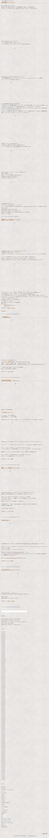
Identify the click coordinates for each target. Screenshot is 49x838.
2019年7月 (3, 651)
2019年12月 (3, 647)
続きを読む (4, 311)
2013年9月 (3, 736)
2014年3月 (3, 727)
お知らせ (3, 796)
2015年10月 (3, 702)
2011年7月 (3, 770)
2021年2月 (3, 637)
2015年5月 (3, 707)
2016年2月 (3, 696)
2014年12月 (3, 714)
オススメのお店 (10, 371)
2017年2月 (3, 680)
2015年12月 (3, 699)
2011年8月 (3, 769)
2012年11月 (3, 747)
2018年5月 (3, 666)
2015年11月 (3, 700)
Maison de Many (17, 552)
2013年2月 (3, 743)
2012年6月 (3, 755)
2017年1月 (3, 681)
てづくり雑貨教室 (4, 806)
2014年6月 (3, 723)
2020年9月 (3, 640)
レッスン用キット (4, 811)
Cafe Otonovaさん (14, 143)
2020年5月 (3, 643)
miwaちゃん (28, 543)
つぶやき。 (3, 803)
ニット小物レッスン (4, 809)
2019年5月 (3, 653)
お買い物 (3, 799)
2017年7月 (3, 673)
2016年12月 (3, 683)
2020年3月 (3, 644)
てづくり (3, 805)
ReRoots (33, 295)
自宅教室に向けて (4, 826)
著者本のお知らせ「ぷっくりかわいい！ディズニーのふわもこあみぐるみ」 (14, 621)
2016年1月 (3, 697)
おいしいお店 (8, 216)
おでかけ (3, 795)
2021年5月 (3, 636)
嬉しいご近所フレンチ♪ (10, 468)
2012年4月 (3, 758)
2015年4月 (3, 709)
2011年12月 (3, 763)
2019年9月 (3, 650)
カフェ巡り (3, 801)
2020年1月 (3, 646)
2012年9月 (3, 750)
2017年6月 (3, 674)
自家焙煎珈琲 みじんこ (10, 380)
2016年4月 (3, 693)
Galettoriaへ (5, 520)
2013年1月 (3, 745)
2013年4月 (3, 740)
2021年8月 (3, 634)
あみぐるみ (3, 788)
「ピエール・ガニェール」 (21, 361)
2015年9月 (3, 703)
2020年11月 (3, 638)
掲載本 (2, 813)
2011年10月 (3, 766)
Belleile (8, 492)
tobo (34, 835)
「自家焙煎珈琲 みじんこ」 (6, 412)
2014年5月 (3, 725)
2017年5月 (3, 676)
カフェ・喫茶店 (10, 458)
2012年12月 (3, 746)
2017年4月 (3, 677)
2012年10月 (3, 749)
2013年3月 (3, 742)
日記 (2, 816)
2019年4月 (3, 654)
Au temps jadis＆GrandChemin (11, 558)
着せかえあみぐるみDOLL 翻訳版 (7, 623)
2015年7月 (3, 706)
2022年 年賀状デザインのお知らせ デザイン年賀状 (10, 620)
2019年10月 (3, 648)
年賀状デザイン (4, 812)
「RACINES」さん (21, 593)
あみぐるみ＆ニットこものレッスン (7, 789)
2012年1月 (3, 762)
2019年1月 (3, 657)
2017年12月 (3, 669)
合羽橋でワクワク (8, 2)
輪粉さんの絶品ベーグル (10, 219)
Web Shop (3, 786)
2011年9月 (3, 768)
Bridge (16, 76)
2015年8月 (3, 704)
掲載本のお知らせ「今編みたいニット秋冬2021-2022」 (11, 624)
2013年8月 (3, 737)
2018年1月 (3, 667)
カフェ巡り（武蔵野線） (5, 802)
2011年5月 (3, 773)
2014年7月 (3, 722)
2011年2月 (3, 778)
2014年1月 (3, 730)
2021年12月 (3, 631)
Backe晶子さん (32, 7)
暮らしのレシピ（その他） (6, 819)
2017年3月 (3, 679)
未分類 (2, 824)
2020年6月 (3, 641)
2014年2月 (3, 729)
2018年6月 (3, 664)
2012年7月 (3, 753)
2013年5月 (3, 739)
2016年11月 (3, 684)
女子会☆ (9, 213)
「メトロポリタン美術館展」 (6, 361)
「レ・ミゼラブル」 (7, 363)
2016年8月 (3, 689)
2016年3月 (3, 694)
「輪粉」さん (19, 251)
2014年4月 (3, 726)
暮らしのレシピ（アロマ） (6, 818)
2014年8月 (3, 720)
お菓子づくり (3, 798)
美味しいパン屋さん (11, 308)
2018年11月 (3, 660)
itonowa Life (3, 76)
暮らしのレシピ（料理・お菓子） (7, 822)
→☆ (9, 306)
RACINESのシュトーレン (11, 570)
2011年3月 (3, 776)
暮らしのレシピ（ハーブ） (6, 821)
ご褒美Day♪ (5, 317)
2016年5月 (3, 692)
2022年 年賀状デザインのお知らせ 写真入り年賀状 (10, 618)
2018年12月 (3, 659)
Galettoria (36, 543)
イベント (3, 791)
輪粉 (5, 303)
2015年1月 (3, 713)
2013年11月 (3, 733)
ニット (2, 808)
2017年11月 (3, 670)
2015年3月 (3, 710)
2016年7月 (3, 690)
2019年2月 (3, 656)
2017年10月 (3, 671)
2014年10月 (3, 717)
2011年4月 (3, 775)
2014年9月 (3, 719)
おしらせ (3, 793)
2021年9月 (3, 633)
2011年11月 (3, 765)
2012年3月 (3, 759)
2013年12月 (3, 732)
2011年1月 (3, 779)
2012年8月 (3, 752)
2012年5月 (3, 756)
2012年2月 (3, 760)
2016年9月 (3, 687)
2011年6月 (3, 772)
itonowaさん (8, 41)
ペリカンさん (8, 203)
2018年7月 (3, 663)
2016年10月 (3, 686)
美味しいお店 (3, 825)
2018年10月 (3, 661)
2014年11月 (3, 716)
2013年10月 (3, 735)
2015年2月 (3, 712)
